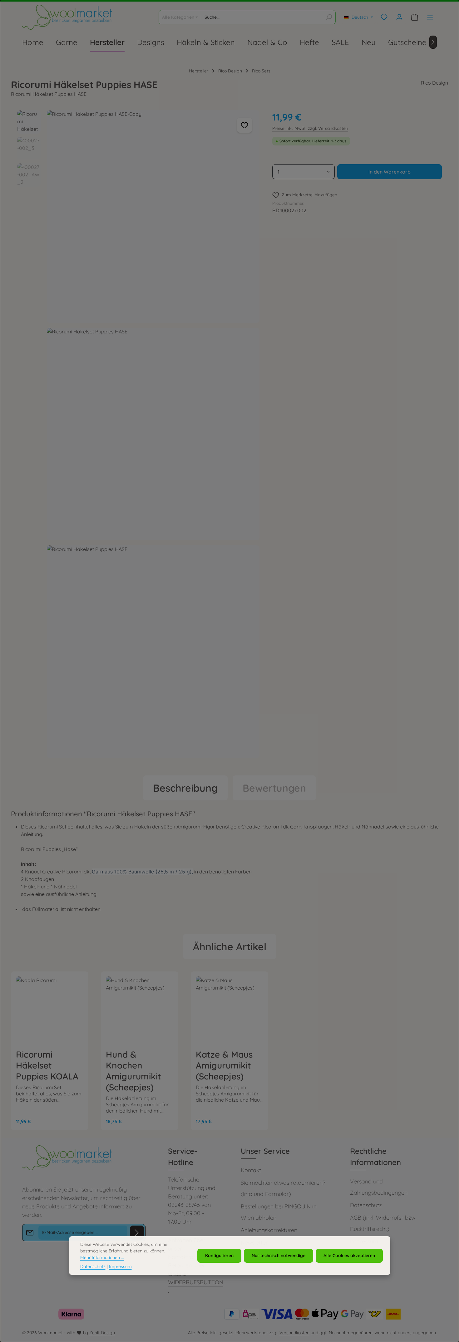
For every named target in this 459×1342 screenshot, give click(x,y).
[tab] (185, 787)
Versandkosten (294, 1332)
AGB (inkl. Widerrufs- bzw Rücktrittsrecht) (382, 1223)
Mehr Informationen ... (102, 1257)
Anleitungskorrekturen (269, 1230)
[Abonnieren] (137, 1233)
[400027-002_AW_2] (153, 651)
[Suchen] (329, 17)
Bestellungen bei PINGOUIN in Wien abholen (279, 1212)
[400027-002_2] (153, 216)
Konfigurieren (219, 1255)
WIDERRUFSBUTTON (195, 1282)
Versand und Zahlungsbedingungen (378, 1187)
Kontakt (251, 1170)
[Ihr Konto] (399, 17)
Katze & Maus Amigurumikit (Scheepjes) (224, 1065)
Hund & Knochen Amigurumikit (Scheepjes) (133, 1071)
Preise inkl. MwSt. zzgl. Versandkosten (310, 128)
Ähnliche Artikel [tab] (229, 946)
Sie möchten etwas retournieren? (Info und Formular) (283, 1188)
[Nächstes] (433, 42)
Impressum (120, 1266)
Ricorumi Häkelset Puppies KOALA (47, 1065)
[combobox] (262, 17)
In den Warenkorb (389, 172)
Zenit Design (102, 1332)
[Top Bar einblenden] (430, 17)
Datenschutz (366, 1205)
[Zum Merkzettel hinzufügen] (244, 125)
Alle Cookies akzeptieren (349, 1255)
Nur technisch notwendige (278, 1255)
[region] (138, 436)
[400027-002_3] (153, 434)
